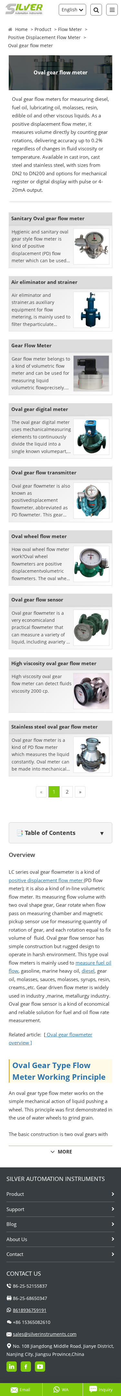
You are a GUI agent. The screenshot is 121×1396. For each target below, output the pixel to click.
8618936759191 (29, 1310)
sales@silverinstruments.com (44, 1334)
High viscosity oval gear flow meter (53, 663)
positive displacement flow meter (46, 880)
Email (25, 1389)
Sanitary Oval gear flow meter (48, 218)
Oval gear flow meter (30, 45)
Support (15, 1209)
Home (21, 29)
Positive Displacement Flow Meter (44, 37)
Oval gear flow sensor (37, 599)
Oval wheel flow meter (39, 536)
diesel (88, 971)
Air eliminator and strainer (44, 282)
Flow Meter (70, 29)
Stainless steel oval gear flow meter (54, 726)
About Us (16, 1239)
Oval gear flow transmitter (43, 472)
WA (65, 1389)
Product (43, 29)
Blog (11, 1224)
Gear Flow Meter (31, 345)
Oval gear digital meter (39, 409)
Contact (14, 1254)
